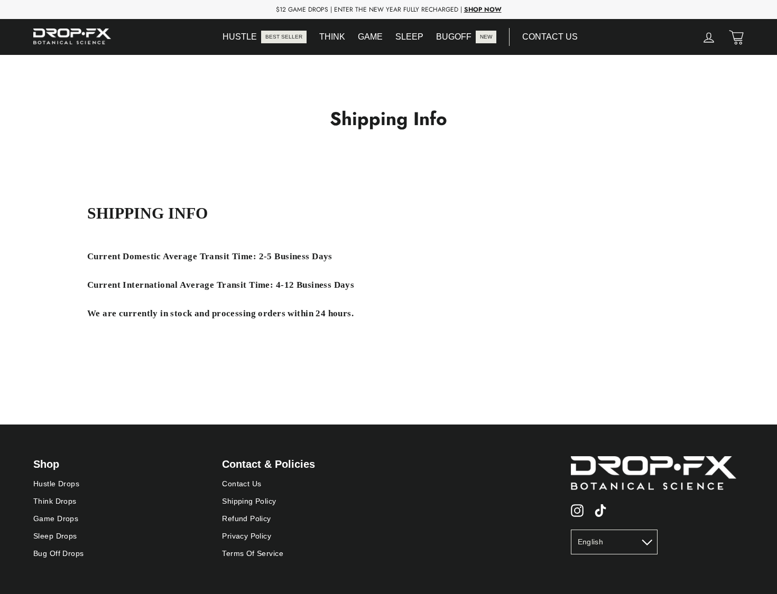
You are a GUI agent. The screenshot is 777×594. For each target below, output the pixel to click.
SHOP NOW (483, 9)
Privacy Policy (246, 536)
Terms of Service (252, 553)
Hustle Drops (56, 483)
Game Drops (55, 518)
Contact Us (241, 483)
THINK (332, 36)
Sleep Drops (55, 536)
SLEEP (409, 36)
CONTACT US (550, 36)
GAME (370, 36)
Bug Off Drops (58, 553)
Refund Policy (246, 518)
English (590, 542)
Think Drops (55, 501)
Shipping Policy (249, 501)
